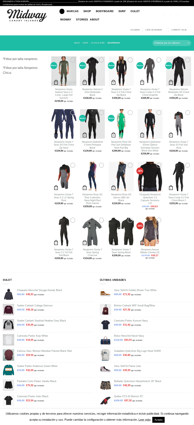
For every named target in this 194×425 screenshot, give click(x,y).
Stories (82, 19)
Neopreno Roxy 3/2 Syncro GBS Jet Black (121, 197)
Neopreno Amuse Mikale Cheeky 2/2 (150, 251)
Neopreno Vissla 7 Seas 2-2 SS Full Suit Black (63, 252)
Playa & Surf (98, 43)
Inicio (77, 43)
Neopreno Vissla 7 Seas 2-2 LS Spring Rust (64, 197)
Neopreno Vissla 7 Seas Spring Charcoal (92, 252)
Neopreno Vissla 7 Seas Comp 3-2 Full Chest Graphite (150, 92)
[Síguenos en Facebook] (185, 15)
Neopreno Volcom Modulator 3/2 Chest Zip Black (178, 92)
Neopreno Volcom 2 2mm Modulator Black (92, 92)
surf (122, 11)
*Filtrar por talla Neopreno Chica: (20, 70)
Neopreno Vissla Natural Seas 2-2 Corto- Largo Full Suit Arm (64, 93)
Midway (65, 19)
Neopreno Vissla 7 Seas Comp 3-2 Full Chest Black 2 (178, 197)
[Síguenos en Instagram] (189, 15)
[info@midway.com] (167, 15)
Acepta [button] (158, 419)
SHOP (87, 11)
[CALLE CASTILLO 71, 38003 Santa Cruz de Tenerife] (160, 15)
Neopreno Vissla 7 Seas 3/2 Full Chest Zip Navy (64, 145)
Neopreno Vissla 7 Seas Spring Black (121, 251)
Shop (85, 43)
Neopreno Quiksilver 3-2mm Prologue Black (92, 145)
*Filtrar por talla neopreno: (20, 59)
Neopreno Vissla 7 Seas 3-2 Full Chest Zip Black (121, 92)
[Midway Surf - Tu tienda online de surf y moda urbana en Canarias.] (28, 15)
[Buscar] (61, 11)
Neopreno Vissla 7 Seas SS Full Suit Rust (178, 145)
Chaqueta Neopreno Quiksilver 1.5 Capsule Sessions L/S (150, 199)
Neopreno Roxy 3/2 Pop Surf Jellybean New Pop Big (121, 145)
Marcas (73, 11)
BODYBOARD (105, 11)
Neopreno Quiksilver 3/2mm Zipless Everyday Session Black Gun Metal (150, 146)
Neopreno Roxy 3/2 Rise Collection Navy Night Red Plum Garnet (92, 199)
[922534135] (180, 15)
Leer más (144, 419)
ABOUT (94, 19)
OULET (135, 11)
